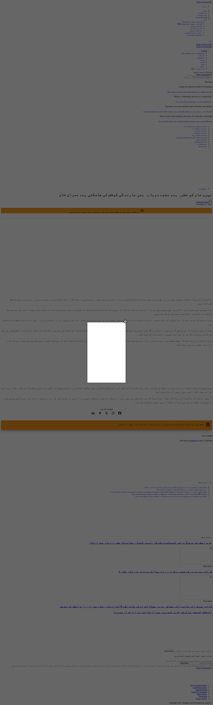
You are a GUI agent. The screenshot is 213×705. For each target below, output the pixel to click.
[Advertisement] (111, 697)
